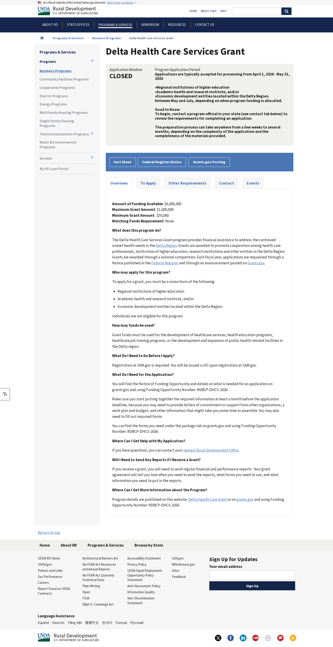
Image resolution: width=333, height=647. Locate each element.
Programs (48, 61)
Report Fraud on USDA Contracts (54, 591)
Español (43, 622)
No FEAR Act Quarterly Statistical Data (98, 577)
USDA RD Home (49, 558)
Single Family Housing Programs (57, 123)
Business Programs (106, 38)
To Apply (148, 183)
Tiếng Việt (75, 622)
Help (223, 11)
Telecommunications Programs (64, 134)
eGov (175, 570)
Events (253, 183)
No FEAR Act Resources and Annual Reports (99, 566)
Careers (43, 582)
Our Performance (50, 576)
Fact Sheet (122, 162)
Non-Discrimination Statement (140, 600)
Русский (136, 622)
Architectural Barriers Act (100, 558)
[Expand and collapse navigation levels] (92, 60)
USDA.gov (45, 564)
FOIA (85, 598)
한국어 (107, 622)
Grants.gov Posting (209, 162)
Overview (119, 183)
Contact (226, 183)
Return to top (49, 532)
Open (86, 592)
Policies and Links (50, 570)
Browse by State (149, 545)
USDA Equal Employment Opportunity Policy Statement (144, 575)
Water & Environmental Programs (58, 144)
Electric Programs (54, 96)
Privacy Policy (137, 564)
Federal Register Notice (161, 162)
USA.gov (178, 558)
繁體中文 (92, 622)
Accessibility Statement (144, 558)
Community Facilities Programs (64, 79)
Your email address (225, 566)
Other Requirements (187, 183)
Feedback (179, 576)
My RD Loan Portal (54, 168)
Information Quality (141, 592)
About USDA (209, 11)
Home (193, 11)
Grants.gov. (256, 262)
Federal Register (165, 262)
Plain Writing (91, 586)
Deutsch (58, 622)
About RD (69, 545)
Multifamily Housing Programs (64, 112)
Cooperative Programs (57, 87)
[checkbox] (5, 394)
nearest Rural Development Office (211, 450)
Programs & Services (68, 38)
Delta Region (166, 245)
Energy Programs (53, 104)
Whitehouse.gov (183, 564)
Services (46, 158)
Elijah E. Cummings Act (98, 604)
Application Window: (125, 69)
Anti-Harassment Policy (143, 586)
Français (121, 622)
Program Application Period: (178, 69)
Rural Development (75, 11)
